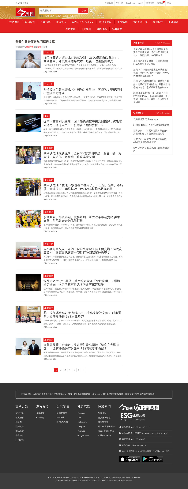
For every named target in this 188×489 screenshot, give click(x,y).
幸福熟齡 (20, 431)
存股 (71, 16)
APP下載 (60, 417)
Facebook (81, 413)
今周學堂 (40, 413)
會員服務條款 (104, 417)
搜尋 (83, 10)
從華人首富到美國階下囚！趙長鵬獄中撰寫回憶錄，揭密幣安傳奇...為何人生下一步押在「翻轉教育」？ (82, 123)
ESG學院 (40, 417)
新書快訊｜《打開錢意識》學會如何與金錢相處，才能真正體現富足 (151, 132)
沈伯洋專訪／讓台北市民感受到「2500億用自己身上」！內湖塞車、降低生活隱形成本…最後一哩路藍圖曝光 (81, 59)
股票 (52, 16)
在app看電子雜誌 (106, 431)
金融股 (65, 16)
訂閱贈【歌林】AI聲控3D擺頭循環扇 (151, 125)
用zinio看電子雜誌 (106, 426)
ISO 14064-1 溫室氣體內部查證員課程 (151, 149)
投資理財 (20, 417)
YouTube (81, 431)
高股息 (58, 16)
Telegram (81, 426)
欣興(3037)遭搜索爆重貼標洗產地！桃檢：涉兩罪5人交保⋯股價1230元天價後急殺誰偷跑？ (151, 72)
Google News (83, 435)
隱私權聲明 (103, 422)
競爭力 (19, 422)
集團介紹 (102, 413)
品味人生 (20, 426)
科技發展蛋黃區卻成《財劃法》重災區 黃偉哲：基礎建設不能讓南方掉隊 (82, 91)
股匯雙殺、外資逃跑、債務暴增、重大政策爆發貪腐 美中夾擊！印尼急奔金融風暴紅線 (81, 219)
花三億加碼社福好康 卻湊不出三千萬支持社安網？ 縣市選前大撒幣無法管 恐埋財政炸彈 (82, 314)
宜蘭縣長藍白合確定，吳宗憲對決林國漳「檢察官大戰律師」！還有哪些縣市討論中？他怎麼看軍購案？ (81, 346)
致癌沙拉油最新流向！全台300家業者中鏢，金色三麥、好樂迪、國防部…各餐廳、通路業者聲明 (82, 155)
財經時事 (20, 413)
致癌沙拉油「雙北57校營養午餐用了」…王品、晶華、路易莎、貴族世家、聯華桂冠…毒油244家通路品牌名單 (83, 187)
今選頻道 (20, 435)
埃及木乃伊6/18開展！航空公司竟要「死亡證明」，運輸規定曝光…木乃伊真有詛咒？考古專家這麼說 (81, 283)
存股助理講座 (63, 422)
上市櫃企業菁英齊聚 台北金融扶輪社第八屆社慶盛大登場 (151, 62)
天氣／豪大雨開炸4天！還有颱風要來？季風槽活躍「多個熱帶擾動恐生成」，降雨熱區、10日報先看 (151, 52)
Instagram (82, 422)
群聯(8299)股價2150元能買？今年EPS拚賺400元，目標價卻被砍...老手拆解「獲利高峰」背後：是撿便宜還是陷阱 (151, 98)
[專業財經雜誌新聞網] (25, 12)
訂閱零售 (20, 440)
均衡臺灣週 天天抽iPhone (145, 119)
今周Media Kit (104, 435)
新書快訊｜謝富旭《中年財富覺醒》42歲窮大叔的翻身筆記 (151, 141)
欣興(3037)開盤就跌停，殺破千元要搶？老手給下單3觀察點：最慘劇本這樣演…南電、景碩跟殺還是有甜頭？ (151, 84)
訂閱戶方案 (62, 413)
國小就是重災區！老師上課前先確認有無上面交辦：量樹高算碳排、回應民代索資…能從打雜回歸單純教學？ (82, 251)
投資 (47, 16)
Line (79, 417)
